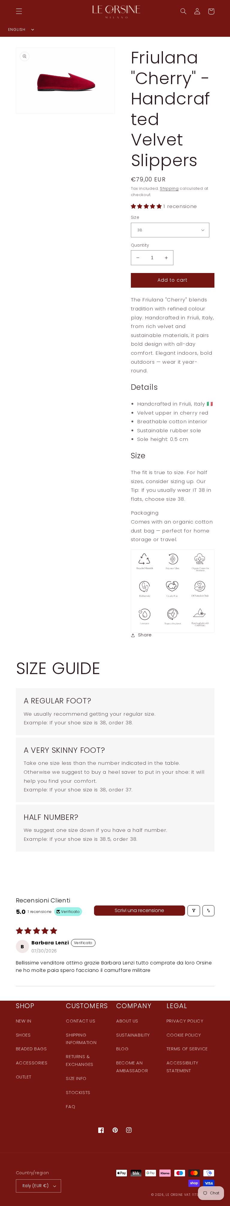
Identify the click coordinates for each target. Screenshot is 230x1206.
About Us (127, 1021)
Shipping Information (81, 1039)
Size (135, 217)
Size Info (76, 1078)
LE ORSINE (174, 1195)
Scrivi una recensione (139, 910)
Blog (122, 1049)
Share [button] (145, 635)
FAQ (70, 1107)
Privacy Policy (185, 1021)
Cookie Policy (184, 1035)
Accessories (32, 1063)
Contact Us (80, 1021)
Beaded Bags (31, 1049)
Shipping (169, 188)
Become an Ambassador (132, 1067)
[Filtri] (193, 910)
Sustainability (133, 1035)
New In (23, 1021)
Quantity (140, 245)
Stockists (78, 1093)
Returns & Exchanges (79, 1060)
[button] (19, 11)
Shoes (23, 1035)
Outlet (23, 1077)
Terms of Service (187, 1049)
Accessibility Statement (183, 1067)
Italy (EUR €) (35, 1186)
